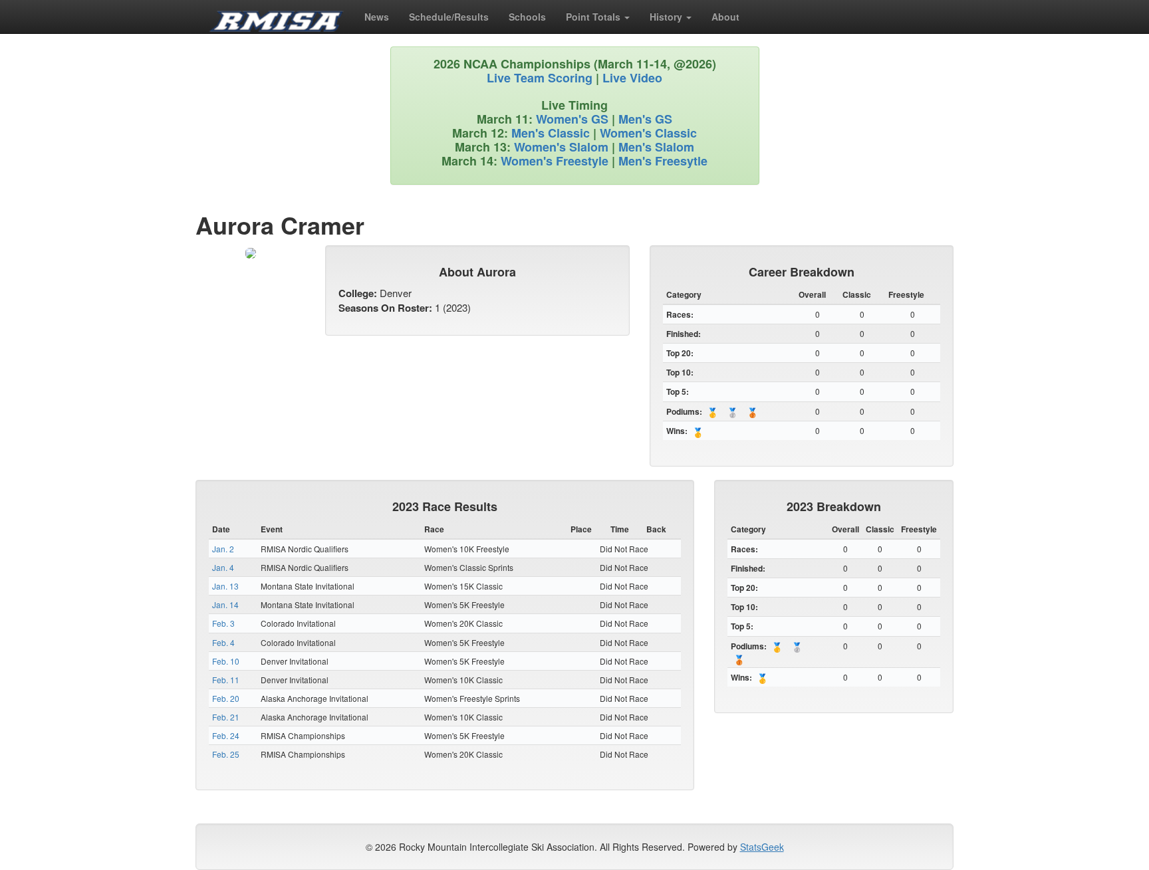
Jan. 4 (223, 567)
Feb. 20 (225, 698)
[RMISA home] (276, 16)
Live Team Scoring (539, 77)
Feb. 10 (225, 661)
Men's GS (645, 119)
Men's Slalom (656, 147)
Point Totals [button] (594, 16)
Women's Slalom (561, 147)
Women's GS (572, 119)
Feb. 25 (225, 754)
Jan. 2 (223, 548)
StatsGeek (762, 846)
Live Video (632, 77)
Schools (527, 16)
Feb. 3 (223, 623)
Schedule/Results (449, 16)
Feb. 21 (225, 716)
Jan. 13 (225, 586)
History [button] (667, 16)
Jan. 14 (225, 604)
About (725, 16)
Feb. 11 (225, 679)
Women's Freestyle (554, 160)
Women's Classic (648, 133)
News (376, 16)
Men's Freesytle (662, 160)
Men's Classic (550, 133)
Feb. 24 (225, 735)
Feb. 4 (223, 642)
